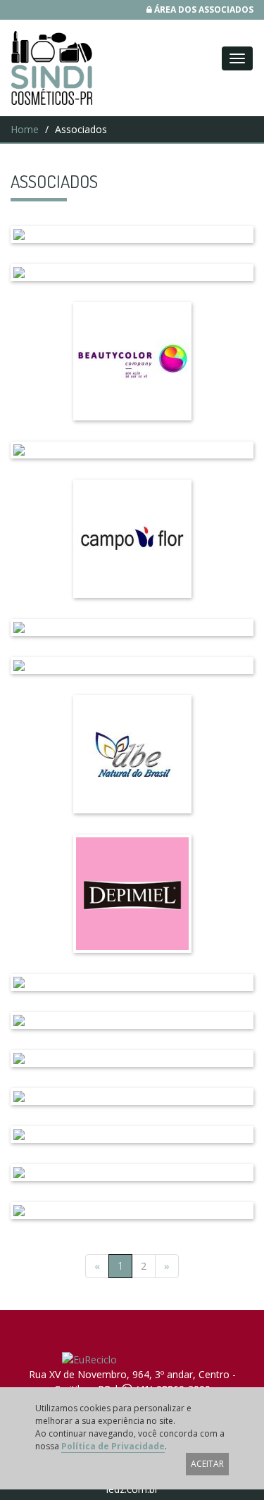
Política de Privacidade (113, 1446)
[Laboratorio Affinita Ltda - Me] (132, 234)
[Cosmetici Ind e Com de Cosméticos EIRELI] (132, 627)
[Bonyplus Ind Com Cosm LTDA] (132, 361)
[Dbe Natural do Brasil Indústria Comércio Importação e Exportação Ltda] (132, 754)
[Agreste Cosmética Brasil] (132, 272)
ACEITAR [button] (207, 1464)
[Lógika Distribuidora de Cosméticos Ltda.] (132, 1134)
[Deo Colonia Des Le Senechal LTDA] (132, 1096)
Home (25, 129)
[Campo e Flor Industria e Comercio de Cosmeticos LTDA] (132, 539)
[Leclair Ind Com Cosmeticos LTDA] (132, 1210)
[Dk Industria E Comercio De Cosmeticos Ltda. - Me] (132, 982)
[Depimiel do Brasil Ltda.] (132, 894)
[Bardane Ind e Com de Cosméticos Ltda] (132, 665)
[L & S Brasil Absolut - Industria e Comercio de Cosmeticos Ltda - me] (132, 1058)
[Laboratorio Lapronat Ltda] (132, 1172)
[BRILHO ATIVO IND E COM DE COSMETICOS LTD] (132, 450)
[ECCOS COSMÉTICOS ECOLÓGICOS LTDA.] (132, 1020)
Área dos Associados (202, 9)
